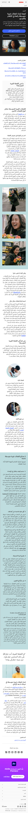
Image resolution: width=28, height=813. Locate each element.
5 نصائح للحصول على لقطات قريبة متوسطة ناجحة (15, 72)
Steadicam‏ (16, 292)
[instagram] (22, 806)
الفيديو (25, 5)
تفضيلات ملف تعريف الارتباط (22, 810)
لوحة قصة (7, 586)
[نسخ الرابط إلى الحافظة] (6, 752)
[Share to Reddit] (9, 752)
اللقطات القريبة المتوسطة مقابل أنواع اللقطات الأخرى (14, 64)
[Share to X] (19, 752)
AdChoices (7, 810)
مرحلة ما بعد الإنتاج (17, 687)
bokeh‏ (23, 336)
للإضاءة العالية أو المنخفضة (9, 494)
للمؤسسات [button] (24, 790)
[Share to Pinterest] (12, 752)
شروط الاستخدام (7, 808)
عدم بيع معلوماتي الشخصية (14, 810)
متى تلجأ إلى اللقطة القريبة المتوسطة (17, 68)
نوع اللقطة (21, 114)
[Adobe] (21, 2)
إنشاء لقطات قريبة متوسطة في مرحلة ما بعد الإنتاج (15, 77)
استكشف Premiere (14, 36)
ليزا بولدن (16, 740)
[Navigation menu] (26, 2)
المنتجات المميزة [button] (23, 799)
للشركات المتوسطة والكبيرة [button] (22, 787)
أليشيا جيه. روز (22, 740)
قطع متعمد (22, 548)
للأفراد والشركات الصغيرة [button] (22, 784)
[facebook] (25, 806)
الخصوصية (11, 808)
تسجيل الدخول (4, 2)
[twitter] (20, 806)
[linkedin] (18, 806)
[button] (9, 2)
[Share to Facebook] (22, 752)
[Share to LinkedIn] (15, 752)
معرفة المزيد (7, 777)
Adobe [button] (24, 796)
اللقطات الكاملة (15, 151)
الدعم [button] (25, 793)
